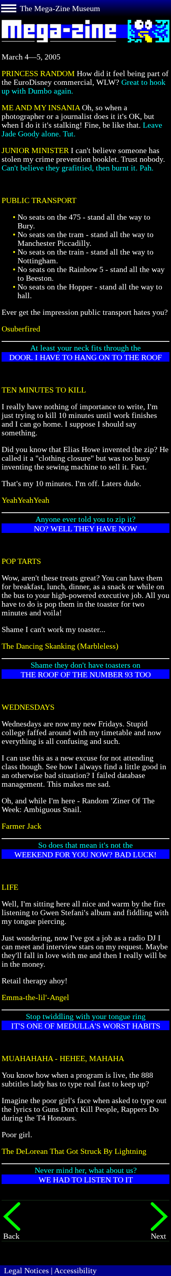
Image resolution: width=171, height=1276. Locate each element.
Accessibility (75, 1270)
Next (158, 1236)
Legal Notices (26, 1270)
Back (11, 1236)
